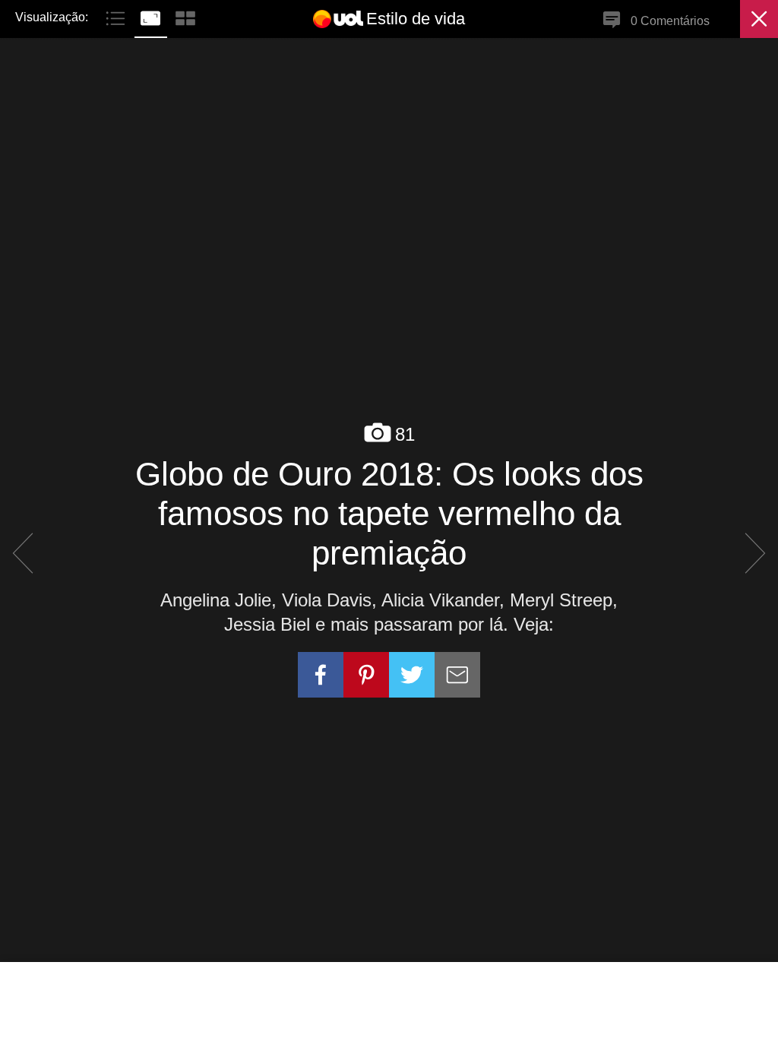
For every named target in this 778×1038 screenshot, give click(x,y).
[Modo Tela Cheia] (151, 16)
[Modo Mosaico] (185, 16)
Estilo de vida (415, 18)
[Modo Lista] (117, 16)
